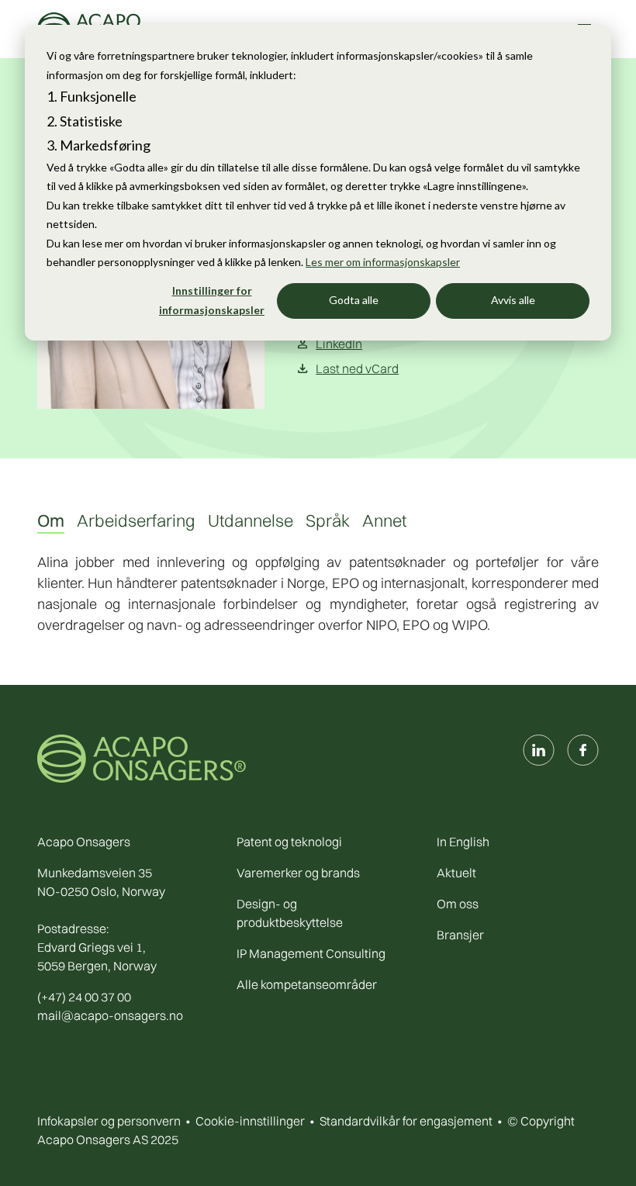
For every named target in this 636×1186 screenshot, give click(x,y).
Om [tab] (50, 520)
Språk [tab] (328, 520)
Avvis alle (513, 299)
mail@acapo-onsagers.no (110, 1015)
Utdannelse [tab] (250, 520)
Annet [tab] (384, 520)
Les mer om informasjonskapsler (383, 261)
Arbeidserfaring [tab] (136, 520)
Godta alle (353, 299)
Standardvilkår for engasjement (406, 1121)
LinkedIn (339, 343)
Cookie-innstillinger (250, 1121)
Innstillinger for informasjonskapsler (211, 300)
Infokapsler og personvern (109, 1121)
